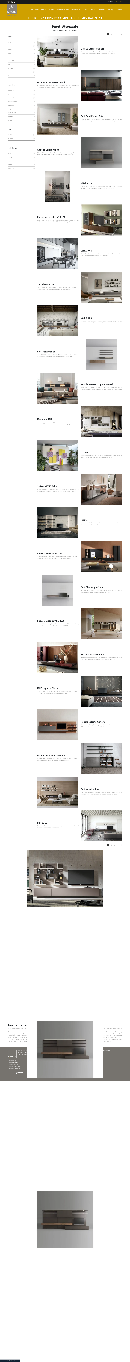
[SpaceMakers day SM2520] (101, 623)
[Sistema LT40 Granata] (57, 657)
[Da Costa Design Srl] (12, 10)
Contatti (119, 10)
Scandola (21, 72)
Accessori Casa (76, 10)
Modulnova (21, 57)
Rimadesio (21, 68)
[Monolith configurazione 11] (101, 758)
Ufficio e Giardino (90, 10)
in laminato (21, 105)
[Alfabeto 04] (57, 186)
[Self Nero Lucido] (57, 792)
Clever (21, 42)
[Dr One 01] (57, 455)
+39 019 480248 (118, 2)
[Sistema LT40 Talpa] (101, 489)
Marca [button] (10, 37)
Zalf (21, 75)
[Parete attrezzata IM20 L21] (101, 219)
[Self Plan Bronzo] (101, 354)
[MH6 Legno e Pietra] (101, 691)
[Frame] (57, 522)
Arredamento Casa (62, 10)
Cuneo (21, 153)
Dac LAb (44, 10)
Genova (21, 157)
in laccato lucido (21, 98)
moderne (21, 138)
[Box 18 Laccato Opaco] (57, 51)
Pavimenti (101, 10)
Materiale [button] (11, 85)
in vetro (21, 120)
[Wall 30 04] (57, 253)
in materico (21, 116)
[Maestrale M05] (101, 421)
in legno (21, 109)
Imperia (21, 161)
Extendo (21, 49)
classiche (21, 135)
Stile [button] (9, 129)
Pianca (21, 64)
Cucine (51, 10)
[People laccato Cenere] (57, 724)
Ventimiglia (21, 168)
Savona (21, 164)
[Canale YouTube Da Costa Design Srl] (14, 2)
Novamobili (21, 60)
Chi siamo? (35, 10)
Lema (21, 53)
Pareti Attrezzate (72, 30)
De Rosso (21, 46)
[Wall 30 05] (57, 320)
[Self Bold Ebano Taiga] (57, 119)
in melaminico (21, 90)
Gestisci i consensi (15, 1361)
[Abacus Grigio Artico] (101, 152)
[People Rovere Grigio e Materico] (57, 388)
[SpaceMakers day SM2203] (101, 556)
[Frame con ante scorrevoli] (101, 85)
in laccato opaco (21, 101)
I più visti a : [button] (12, 148)
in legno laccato (21, 112)
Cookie (7, 1361)
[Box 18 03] (101, 825)
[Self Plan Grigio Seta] (57, 590)
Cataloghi (111, 10)
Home (54, 30)
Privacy (2, 1361)
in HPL (21, 94)
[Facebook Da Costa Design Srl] (12, 2)
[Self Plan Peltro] (101, 287)
